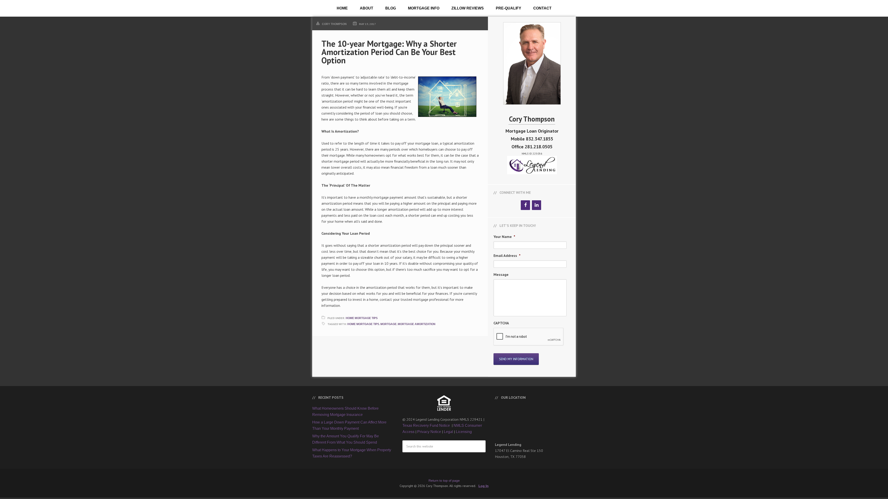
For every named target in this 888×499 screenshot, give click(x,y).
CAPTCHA (501, 323)
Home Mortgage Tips (362, 318)
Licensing (464, 432)
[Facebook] (525, 205)
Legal (448, 432)
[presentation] (528, 337)
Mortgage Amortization (416, 324)
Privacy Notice (429, 432)
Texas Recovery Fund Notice (426, 425)
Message (501, 274)
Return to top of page (444, 480)
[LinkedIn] (536, 205)
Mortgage (388, 324)
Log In (483, 486)
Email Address (507, 255)
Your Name (504, 236)
